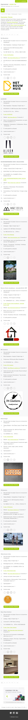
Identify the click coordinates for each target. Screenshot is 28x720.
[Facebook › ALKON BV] (8, 137)
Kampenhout (15, 497)
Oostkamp (14, 44)
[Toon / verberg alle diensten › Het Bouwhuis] (15, 65)
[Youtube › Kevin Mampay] (14, 257)
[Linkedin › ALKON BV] (11, 137)
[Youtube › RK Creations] (14, 388)
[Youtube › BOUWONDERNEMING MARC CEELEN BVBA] (14, 204)
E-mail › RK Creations (8, 365)
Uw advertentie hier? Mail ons (14, 702)
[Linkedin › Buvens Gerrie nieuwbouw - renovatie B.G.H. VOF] (11, 323)
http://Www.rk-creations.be (14, 368)
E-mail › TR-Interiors (8, 507)
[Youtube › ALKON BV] (14, 137)
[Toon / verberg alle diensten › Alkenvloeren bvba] (15, 580)
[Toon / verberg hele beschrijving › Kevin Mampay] (15, 241)
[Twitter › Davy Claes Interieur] (5, 652)
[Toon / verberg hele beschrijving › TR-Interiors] (15, 513)
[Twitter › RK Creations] (5, 388)
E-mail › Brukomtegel (8, 436)
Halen (9, 618)
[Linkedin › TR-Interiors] (11, 530)
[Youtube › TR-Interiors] (14, 530)
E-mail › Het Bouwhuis (9, 54)
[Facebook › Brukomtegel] (8, 460)
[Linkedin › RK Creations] (11, 388)
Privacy (16, 716)
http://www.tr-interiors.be (13, 509)
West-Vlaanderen (7, 44)
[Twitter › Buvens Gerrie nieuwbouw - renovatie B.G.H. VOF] (5, 323)
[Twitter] (10, 713)
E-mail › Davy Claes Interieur (10, 627)
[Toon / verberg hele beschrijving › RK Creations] (15, 371)
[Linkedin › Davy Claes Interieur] (11, 652)
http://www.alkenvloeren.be (14, 573)
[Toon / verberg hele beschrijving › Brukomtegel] (15, 443)
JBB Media (13, 716)
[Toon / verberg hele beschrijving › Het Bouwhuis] (15, 61)
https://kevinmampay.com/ (14, 237)
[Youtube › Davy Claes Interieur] (14, 652)
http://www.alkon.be (12, 117)
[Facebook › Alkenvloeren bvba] (8, 592)
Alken (9, 560)
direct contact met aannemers (17, 25)
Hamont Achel (11, 168)
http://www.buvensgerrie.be (14, 307)
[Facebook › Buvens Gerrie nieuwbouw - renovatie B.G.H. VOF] (8, 323)
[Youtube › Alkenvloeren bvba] (14, 592)
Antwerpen (6, 225)
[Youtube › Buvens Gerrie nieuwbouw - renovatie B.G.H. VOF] (14, 323)
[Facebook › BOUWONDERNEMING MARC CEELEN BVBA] (8, 204)
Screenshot (24, 57)
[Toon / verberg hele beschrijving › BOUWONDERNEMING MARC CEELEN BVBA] (15, 187)
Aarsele (14, 356)
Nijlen (10, 225)
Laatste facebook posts (9, 71)
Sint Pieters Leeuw (16, 425)
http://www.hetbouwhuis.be (14, 57)
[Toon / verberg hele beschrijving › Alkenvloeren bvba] (15, 576)
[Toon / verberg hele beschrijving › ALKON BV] (15, 120)
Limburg (5, 168)
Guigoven (10, 294)
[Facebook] (14, 713)
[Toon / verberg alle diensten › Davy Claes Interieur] (15, 639)
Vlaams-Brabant (7, 425)
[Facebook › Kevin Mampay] (8, 257)
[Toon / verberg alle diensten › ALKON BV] (15, 125)
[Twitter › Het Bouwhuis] (5, 78)
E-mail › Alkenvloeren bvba (10, 570)
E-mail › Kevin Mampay (9, 234)
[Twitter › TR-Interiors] (5, 530)
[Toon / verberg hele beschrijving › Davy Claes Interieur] (15, 635)
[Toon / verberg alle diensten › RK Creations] (15, 375)
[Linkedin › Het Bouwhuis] (11, 78)
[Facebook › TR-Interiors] (8, 530)
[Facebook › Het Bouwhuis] (8, 78)
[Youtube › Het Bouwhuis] (14, 78)
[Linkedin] (17, 713)
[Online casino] (14, 687)
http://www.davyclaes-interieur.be (15, 630)
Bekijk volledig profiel (11, 93)
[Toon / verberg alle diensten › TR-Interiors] (15, 517)
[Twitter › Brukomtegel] (5, 460)
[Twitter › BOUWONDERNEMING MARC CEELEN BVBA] (5, 204)
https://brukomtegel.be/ (13, 439)
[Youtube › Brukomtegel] (14, 460)
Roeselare (14, 105)
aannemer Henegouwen (12, 22)
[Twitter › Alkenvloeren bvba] (5, 592)
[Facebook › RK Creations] (8, 388)
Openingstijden (8, 450)
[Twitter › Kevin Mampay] (5, 257)
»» (17, 34)
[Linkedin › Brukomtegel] (11, 460)
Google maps (21, 44)
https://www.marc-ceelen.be (14, 182)
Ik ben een (21, 1)
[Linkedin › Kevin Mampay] (11, 257)
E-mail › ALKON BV (8, 114)
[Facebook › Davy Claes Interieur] (8, 652)
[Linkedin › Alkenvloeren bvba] (11, 592)
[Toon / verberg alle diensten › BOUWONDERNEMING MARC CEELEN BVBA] (15, 191)
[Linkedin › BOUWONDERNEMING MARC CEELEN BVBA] (11, 204)
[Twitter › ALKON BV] (5, 137)
